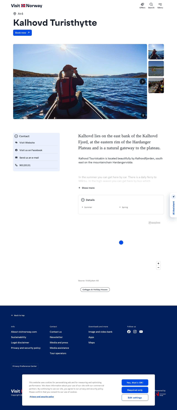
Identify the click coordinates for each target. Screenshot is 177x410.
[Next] (143, 81)
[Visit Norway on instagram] (135, 331)
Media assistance (59, 347)
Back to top (19, 315)
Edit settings (135, 397)
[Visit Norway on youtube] (141, 331)
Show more (88, 187)
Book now (20, 32)
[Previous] (18, 81)
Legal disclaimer (20, 342)
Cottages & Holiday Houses (95, 289)
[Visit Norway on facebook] (129, 331)
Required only (135, 389)
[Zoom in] (158, 263)
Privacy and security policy (26, 347)
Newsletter (56, 337)
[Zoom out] (158, 267)
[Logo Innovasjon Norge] (160, 394)
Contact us (56, 331)
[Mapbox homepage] (154, 222)
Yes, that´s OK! (135, 382)
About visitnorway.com (24, 331)
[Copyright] (143, 115)
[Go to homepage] (31, 6)
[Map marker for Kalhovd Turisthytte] (121, 242)
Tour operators (58, 353)
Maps (91, 342)
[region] (88, 390)
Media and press (59, 342)
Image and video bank (100, 331)
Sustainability (18, 337)
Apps (91, 337)
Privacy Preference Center (25, 366)
